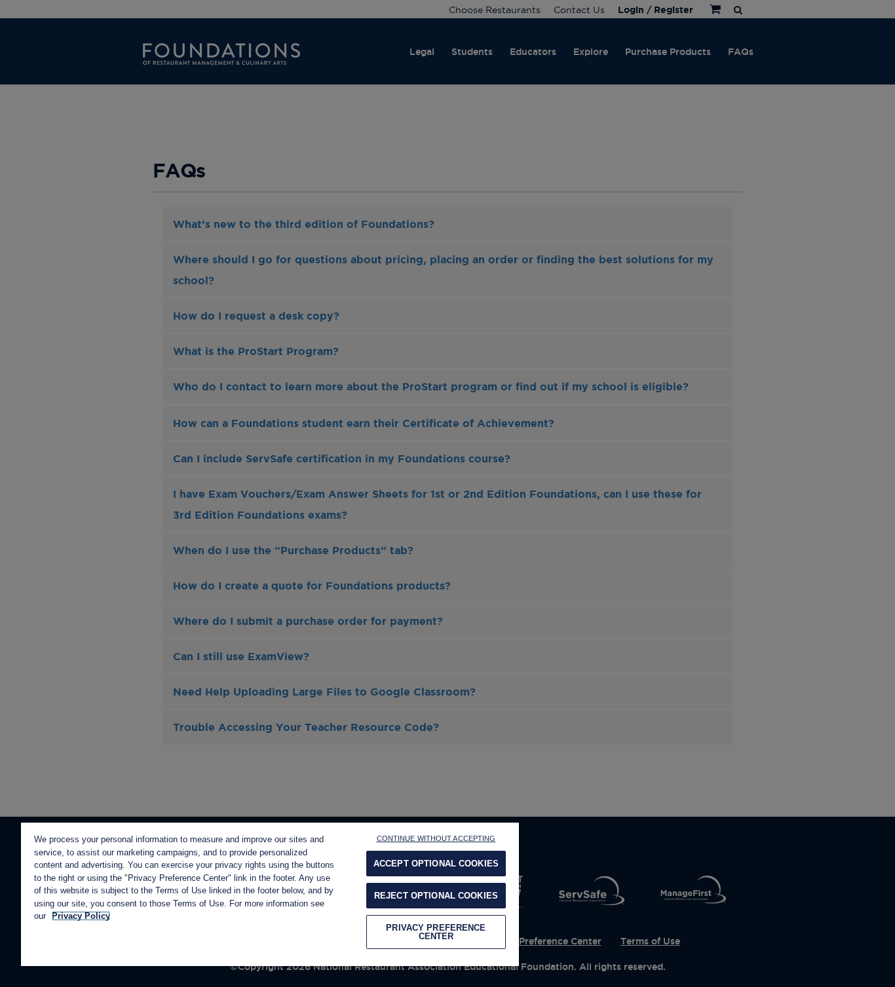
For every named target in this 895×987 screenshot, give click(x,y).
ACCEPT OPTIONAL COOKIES (436, 863)
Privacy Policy (81, 916)
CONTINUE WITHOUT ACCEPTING (436, 838)
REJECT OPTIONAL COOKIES (436, 896)
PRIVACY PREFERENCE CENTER (436, 932)
